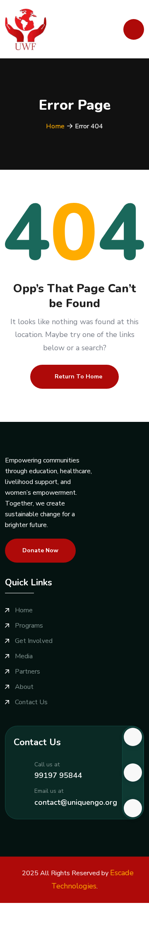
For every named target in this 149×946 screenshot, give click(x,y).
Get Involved (34, 641)
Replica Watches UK (100, 919)
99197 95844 (58, 775)
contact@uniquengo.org (75, 802)
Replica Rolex (114, 908)
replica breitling (22, 929)
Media (24, 656)
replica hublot (108, 929)
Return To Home (78, 376)
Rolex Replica (71, 908)
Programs (29, 625)
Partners (27, 671)
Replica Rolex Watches (34, 919)
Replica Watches (25, 908)
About (24, 687)
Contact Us (31, 702)
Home (55, 126)
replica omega (66, 929)
